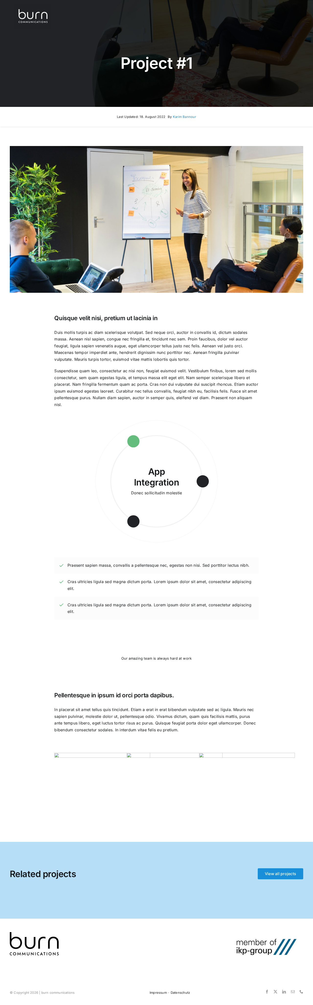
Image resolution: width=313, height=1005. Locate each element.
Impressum (158, 992)
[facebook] (267, 992)
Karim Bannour (184, 117)
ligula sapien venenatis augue (97, 345)
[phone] (301, 992)
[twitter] (275, 992)
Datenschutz (180, 992)
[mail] (293, 992)
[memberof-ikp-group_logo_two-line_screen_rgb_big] (266, 934)
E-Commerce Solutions (156, 476)
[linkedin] (284, 992)
